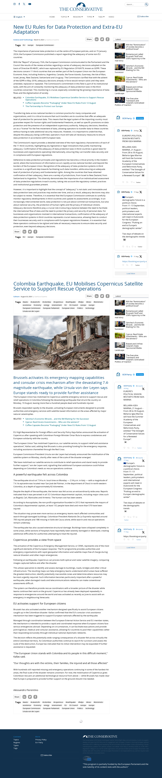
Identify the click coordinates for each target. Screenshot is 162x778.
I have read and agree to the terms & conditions (82, 407)
